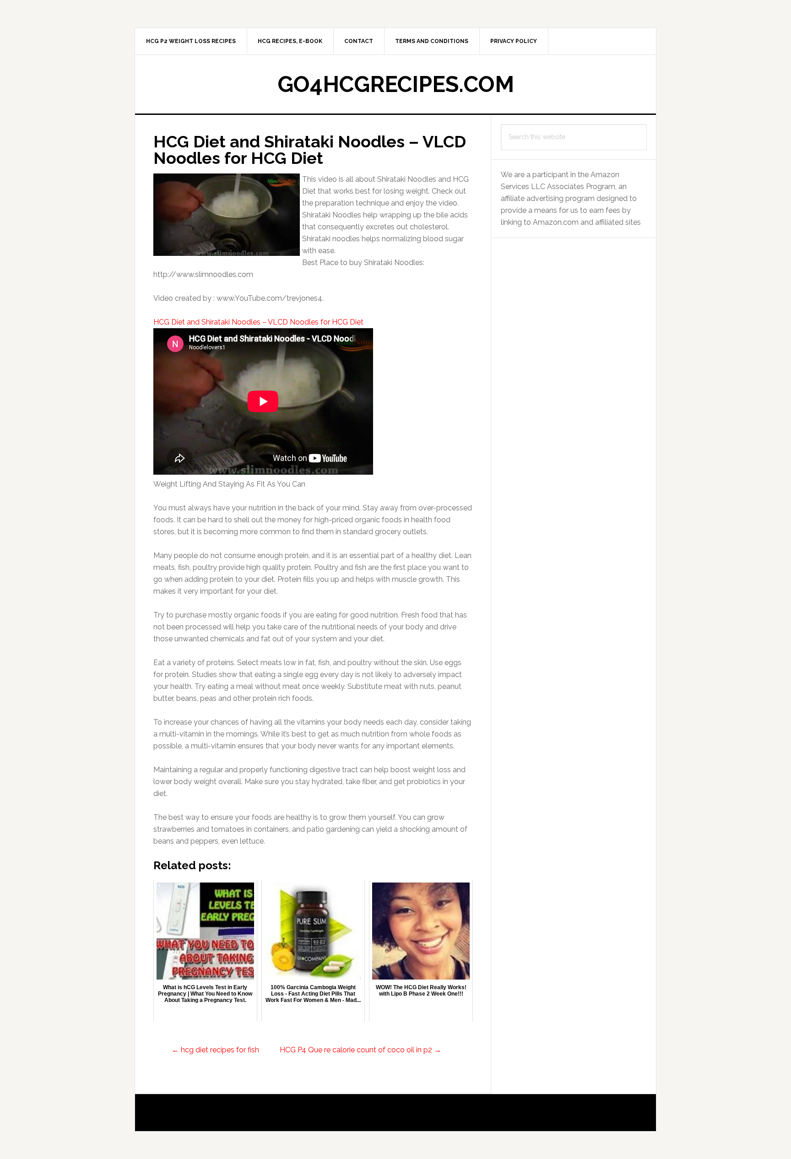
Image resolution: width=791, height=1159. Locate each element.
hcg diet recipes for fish (215, 1049)
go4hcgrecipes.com (395, 84)
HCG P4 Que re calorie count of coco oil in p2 (360, 1049)
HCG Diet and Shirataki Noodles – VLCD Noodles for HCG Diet (258, 322)
